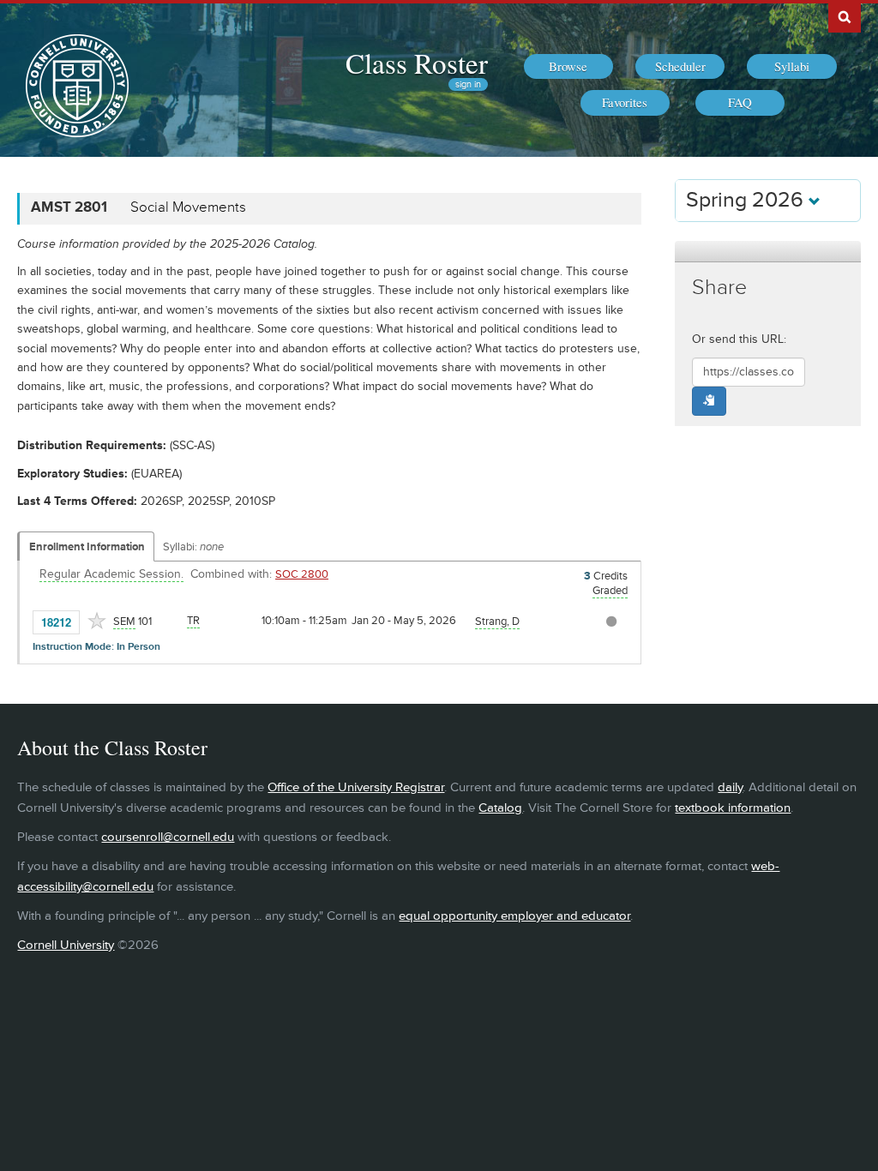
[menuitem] (568, 67)
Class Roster (417, 62)
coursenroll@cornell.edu (167, 837)
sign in (468, 84)
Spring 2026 (747, 200)
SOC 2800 (301, 574)
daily (730, 787)
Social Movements (188, 207)
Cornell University (65, 945)
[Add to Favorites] (96, 620)
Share (719, 287)
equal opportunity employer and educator (514, 916)
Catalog (500, 808)
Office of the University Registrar (356, 787)
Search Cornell (844, 16)
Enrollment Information (87, 547)
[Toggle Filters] (767, 251)
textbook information (733, 808)
